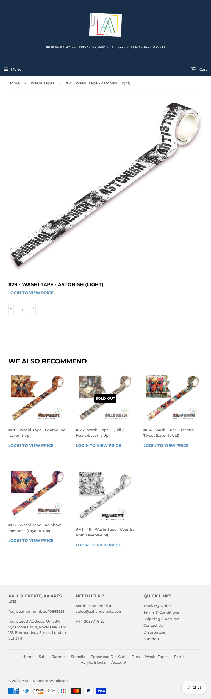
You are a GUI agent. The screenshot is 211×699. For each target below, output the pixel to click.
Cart (202, 69)
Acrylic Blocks (93, 662)
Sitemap (151, 639)
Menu (16, 69)
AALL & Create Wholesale (45, 680)
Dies (136, 656)
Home (14, 83)
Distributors (154, 632)
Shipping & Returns (161, 619)
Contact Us (153, 625)
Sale (42, 656)
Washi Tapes (42, 83)
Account (118, 662)
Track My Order (157, 605)
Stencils (78, 656)
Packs (179, 656)
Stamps (59, 656)
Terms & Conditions (161, 612)
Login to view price (30, 292)
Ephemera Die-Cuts (108, 656)
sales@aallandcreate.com (99, 611)
